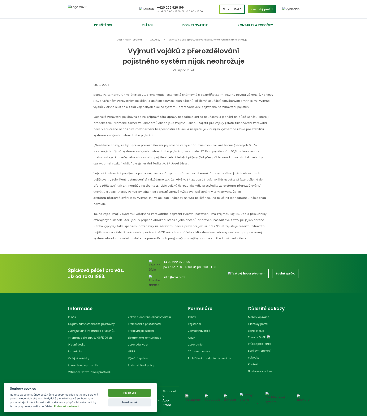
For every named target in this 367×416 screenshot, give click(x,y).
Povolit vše (129, 392)
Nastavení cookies (260, 371)
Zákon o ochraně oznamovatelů (149, 317)
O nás (72, 317)
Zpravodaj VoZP (138, 344)
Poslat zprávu (286, 273)
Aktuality (155, 39)
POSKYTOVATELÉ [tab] (195, 25)
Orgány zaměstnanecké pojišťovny (91, 324)
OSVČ (192, 317)
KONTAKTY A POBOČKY (255, 25)
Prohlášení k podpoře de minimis (209, 358)
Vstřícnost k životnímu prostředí (89, 372)
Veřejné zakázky (78, 358)
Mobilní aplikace (258, 317)
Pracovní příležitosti (141, 331)
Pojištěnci (194, 324)
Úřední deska (76, 344)
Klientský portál (258, 324)
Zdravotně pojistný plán (83, 365)
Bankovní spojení (259, 351)
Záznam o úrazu (199, 351)
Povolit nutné (129, 402)
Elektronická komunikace (144, 338)
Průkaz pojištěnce (259, 344)
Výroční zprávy (138, 358)
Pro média (75, 351)
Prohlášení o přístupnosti (144, 324)
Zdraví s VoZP (257, 337)
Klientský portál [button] (262, 9)
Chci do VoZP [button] (232, 9)
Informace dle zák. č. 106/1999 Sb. (90, 338)
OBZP (191, 338)
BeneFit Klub (256, 331)
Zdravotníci (195, 344)
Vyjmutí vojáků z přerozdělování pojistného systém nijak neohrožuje (208, 39)
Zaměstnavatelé (199, 331)
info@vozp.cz (174, 277)
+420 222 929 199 (170, 7)
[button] (291, 9)
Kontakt (253, 364)
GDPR (131, 351)
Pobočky (253, 357)
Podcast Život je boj (141, 365)
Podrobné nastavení (66, 406)
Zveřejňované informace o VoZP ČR (91, 331)
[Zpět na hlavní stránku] (91, 9)
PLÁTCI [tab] (147, 25)
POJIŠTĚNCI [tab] (103, 25)
